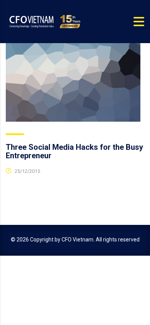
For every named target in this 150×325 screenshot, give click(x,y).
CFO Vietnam (77, 239)
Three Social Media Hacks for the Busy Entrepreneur (74, 151)
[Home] (44, 21)
